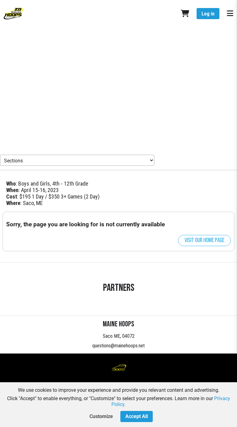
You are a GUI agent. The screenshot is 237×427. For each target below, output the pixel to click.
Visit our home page (204, 240)
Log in (208, 14)
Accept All (136, 416)
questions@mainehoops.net (118, 346)
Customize (101, 416)
